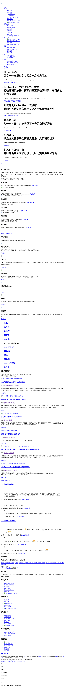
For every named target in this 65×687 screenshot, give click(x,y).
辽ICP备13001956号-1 (6, 661)
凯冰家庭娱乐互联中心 (13, 20)
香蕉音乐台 (11, 14)
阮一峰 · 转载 (7, 420)
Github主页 (7, 647)
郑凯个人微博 (11, 64)
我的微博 (6, 82)
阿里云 (25, 656)
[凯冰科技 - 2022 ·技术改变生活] (1, 3)
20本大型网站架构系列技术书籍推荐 (13, 382)
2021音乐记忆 (13, 82)
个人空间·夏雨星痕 (9, 645)
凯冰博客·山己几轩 (9, 583)
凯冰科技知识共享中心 (13, 41)
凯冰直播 (9, 10)
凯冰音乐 (9, 12)
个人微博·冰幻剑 (8, 644)
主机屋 (39, 656)
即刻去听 (32, 194)
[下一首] (4, 675)
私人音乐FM (7, 130)
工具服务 (6, 24)
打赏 (6, 66)
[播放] (2, 675)
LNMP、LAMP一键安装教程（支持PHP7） (15, 467)
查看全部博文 (5, 480)
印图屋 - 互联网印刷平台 (7, 563)
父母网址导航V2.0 (12, 49)
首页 (5, 7)
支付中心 (9, 30)
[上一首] (1, 675)
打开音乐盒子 (14, 116)
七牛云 (56, 656)
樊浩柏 (16, 563)
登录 (6, 68)
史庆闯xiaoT (22, 563)
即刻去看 (30, 202)
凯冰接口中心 (11, 27)
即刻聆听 (6, 145)
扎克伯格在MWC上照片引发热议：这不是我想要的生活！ (20, 449)
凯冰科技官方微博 (12, 61)
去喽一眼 (23, 211)
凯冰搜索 (9, 51)
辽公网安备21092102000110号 (19, 661)
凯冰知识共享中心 (9, 585)
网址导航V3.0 (11, 47)
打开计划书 (7, 116)
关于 (5, 54)
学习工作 (6, 37)
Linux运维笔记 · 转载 (10, 470)
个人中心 (3, 568)
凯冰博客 (9, 42)
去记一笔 (27, 227)
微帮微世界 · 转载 (9, 403)
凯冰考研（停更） (9, 590)
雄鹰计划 (9, 34)
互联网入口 (10, 52)
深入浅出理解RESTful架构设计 (11, 417)
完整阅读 (3, 393)
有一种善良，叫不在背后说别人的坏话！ (14, 399)
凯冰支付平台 (7, 623)
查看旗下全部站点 (6, 233)
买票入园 (6, 101)
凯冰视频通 (10, 19)
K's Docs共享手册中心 (14, 39)
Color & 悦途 (10, 15)
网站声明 (6, 649)
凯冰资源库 (7, 588)
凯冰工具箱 (10, 25)
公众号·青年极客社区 (10, 634)
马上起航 (24, 219)
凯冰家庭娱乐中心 (9, 605)
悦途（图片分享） (9, 606)
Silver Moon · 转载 (9, 437)
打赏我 (7, 650)
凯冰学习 (6, 586)
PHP (19, 658)
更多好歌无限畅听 (9, 347)
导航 (5, 46)
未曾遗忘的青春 (30, 563)
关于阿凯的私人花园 (15, 101)
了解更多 (3, 253)
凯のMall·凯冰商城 (9, 618)
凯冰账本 (9, 29)
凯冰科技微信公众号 (12, 62)
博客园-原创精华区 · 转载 (11, 385)
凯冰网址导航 (7, 615)
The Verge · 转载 (8, 453)
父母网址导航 (7, 617)
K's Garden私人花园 (13, 22)
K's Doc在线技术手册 (13, 44)
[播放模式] (6, 675)
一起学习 (6, 160)
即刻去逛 (34, 185)
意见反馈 (8, 568)
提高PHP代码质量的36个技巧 (10, 434)
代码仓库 (9, 32)
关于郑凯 (11, 57)
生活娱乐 (6, 8)
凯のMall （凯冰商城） (13, 17)
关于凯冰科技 (11, 56)
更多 (5, 59)
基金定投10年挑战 (13, 36)
